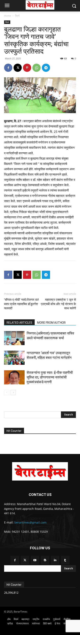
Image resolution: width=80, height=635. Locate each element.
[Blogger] (45, 560)
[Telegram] (46, 68)
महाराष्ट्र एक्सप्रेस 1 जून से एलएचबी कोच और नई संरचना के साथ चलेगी (58, 304)
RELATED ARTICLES (19, 322)
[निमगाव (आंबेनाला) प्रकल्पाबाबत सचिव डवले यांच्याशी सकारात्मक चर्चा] (14, 338)
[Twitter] (25, 560)
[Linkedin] (55, 560)
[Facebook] (8, 68)
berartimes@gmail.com (30, 522)
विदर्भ (17, 15)
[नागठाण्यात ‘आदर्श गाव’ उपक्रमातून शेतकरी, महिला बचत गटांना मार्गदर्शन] (14, 358)
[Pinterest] (27, 68)
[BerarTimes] (40, 5)
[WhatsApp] (36, 68)
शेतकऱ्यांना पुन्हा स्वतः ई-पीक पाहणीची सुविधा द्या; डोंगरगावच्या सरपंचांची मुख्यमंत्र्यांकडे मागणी (50, 377)
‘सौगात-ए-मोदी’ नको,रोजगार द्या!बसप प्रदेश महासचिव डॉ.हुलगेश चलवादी (21, 304)
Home (7, 15)
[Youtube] (35, 560)
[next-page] (13, 392)
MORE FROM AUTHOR (51, 322)
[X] (18, 68)
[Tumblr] (65, 560)
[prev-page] (6, 392)
